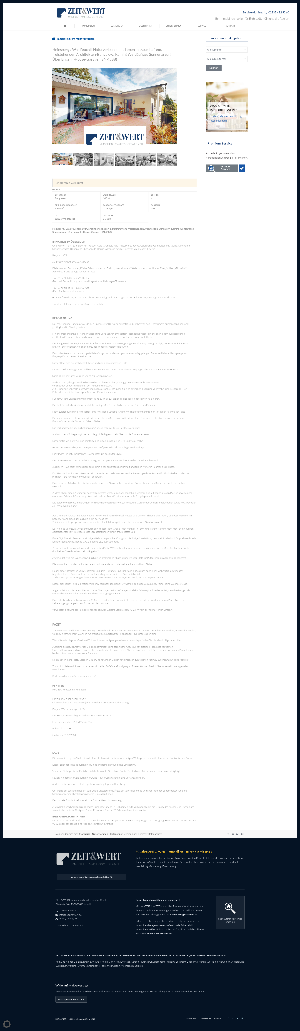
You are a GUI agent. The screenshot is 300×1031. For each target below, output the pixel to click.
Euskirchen (61, 965)
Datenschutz (62, 925)
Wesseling (212, 961)
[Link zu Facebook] (228, 834)
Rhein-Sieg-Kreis (110, 961)
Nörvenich (224, 961)
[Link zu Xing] (237, 834)
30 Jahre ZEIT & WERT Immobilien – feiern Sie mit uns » (174, 852)
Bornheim (159, 961)
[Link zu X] (232, 834)
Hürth (143, 961)
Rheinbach (92, 965)
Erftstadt (125, 961)
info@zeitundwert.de (70, 914)
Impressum (77, 925)
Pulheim (170, 961)
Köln (58, 961)
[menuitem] (265, 12)
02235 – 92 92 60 (68, 910)
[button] (7, 1024)
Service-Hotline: (266, 12)
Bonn (117, 965)
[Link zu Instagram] (242, 834)
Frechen (201, 961)
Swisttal (82, 965)
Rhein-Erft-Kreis (92, 961)
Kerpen (135, 961)
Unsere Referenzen (158, 933)
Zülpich (139, 965)
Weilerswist (237, 961)
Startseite (84, 833)
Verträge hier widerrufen (71, 999)
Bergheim (181, 961)
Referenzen (116, 833)
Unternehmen (100, 833)
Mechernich (127, 965)
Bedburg (191, 961)
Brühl (150, 961)
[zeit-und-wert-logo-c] (81, 12)
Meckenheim (106, 965)
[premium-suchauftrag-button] (225, 168)
